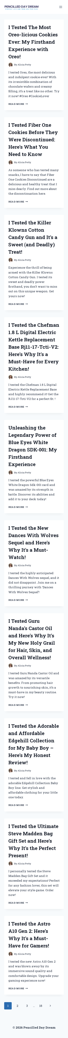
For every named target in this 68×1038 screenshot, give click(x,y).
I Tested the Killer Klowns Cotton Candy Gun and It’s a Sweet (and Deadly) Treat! (32, 237)
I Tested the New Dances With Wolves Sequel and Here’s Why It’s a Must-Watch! (33, 542)
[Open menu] (60, 7)
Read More (18, 104)
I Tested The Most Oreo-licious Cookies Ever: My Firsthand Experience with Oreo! (33, 42)
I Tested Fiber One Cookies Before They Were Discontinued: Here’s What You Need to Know (33, 139)
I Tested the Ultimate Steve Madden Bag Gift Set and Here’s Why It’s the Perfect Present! (33, 841)
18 (40, 1006)
